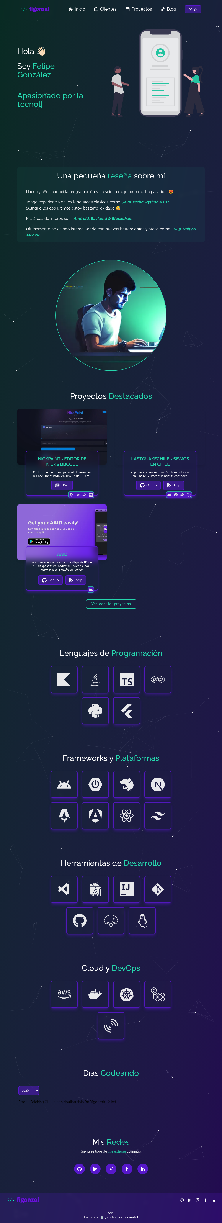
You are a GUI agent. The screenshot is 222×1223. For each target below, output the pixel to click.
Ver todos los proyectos (111, 604)
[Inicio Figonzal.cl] (23, 1200)
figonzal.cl (131, 1217)
